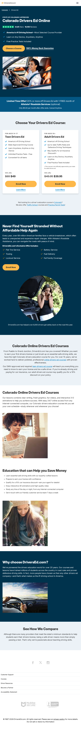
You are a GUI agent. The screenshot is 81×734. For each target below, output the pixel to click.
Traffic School (32, 205)
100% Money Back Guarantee (40, 48)
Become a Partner (7, 688)
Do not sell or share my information (40, 722)
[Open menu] (77, 3)
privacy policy (59, 719)
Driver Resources (7, 683)
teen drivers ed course (42, 366)
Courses (3, 679)
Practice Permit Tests (56, 205)
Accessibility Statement (9, 692)
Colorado (5, 10)
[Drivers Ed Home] (9, 3)
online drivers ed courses (55, 360)
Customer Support (7, 674)
